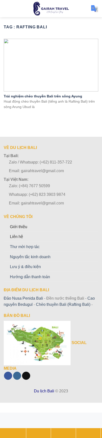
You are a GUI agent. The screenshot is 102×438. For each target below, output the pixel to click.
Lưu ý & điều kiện (25, 267)
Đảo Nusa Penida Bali (23, 298)
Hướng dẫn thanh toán (30, 277)
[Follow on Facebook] (8, 376)
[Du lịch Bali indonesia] (51, 8)
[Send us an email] (26, 376)
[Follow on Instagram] (17, 376)
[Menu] (7, 8)
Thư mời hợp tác (25, 247)
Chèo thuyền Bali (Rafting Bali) (63, 304)
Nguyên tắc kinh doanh (30, 257)
